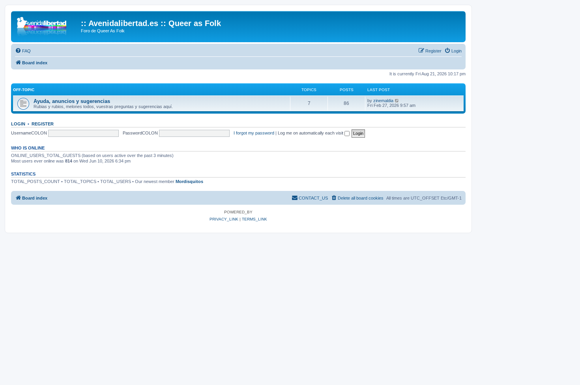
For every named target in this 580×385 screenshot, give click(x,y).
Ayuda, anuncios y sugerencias (72, 101)
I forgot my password (254, 133)
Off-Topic (23, 90)
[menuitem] (23, 51)
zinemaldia (383, 100)
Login (18, 123)
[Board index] (47, 25)
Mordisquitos (189, 181)
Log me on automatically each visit (311, 133)
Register (43, 123)
